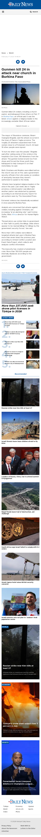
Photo (18, 812)
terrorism (4, 260)
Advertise (5, 831)
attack (9, 119)
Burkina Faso (8, 116)
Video (5, 812)
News (4, 53)
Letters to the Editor (27, 828)
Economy (19, 806)
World (11, 53)
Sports (30, 809)
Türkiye (5, 806)
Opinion (31, 806)
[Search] (31, 12)
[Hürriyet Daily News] (20, 4)
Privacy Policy (6, 826)
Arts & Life (19, 809)
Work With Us (25, 826)
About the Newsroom (9, 828)
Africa (14, 214)
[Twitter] (23, 62)
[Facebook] (18, 62)
